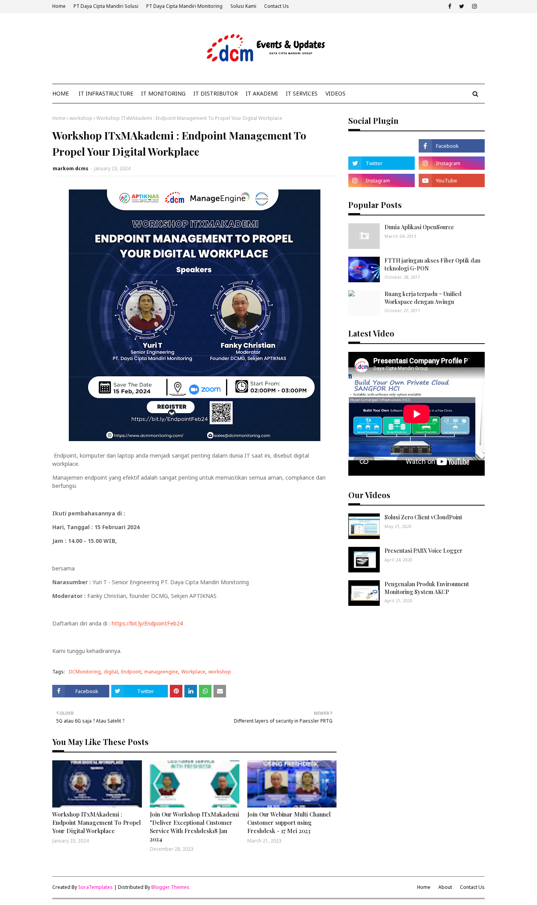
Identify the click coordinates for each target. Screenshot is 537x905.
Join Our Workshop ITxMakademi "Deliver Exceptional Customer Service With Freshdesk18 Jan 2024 (194, 826)
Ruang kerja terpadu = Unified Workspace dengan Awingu (423, 297)
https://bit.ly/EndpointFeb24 (147, 623)
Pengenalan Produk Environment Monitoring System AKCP (426, 588)
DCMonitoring (85, 671)
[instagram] (474, 6)
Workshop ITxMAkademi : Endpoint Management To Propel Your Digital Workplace (96, 822)
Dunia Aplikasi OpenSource (419, 227)
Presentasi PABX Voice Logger (423, 550)
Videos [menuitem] (336, 93)
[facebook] (449, 6)
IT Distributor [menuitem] (215, 93)
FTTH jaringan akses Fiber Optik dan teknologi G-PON (432, 264)
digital (111, 671)
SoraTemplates (95, 887)
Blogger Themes (170, 887)
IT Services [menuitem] (302, 93)
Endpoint (131, 671)
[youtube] (452, 180)
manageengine (161, 671)
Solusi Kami (243, 6)
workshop (81, 118)
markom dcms (70, 168)
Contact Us (276, 6)
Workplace (193, 671)
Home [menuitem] (60, 93)
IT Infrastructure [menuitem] (106, 93)
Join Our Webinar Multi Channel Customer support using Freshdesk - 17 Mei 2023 (289, 822)
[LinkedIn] (381, 146)
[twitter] (461, 6)
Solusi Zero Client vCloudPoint (423, 517)
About (445, 887)
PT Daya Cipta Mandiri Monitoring (184, 6)
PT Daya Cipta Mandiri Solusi (106, 6)
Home (59, 6)
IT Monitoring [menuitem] (163, 93)
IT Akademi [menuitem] (262, 93)
